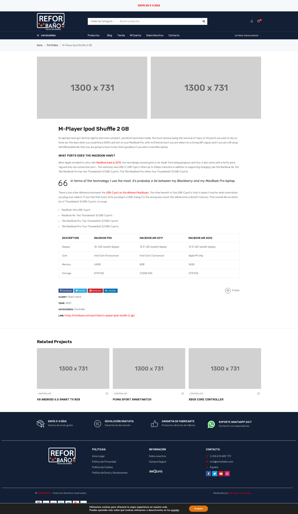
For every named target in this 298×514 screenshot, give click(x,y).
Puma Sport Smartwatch (132, 399)
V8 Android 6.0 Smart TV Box (58, 399)
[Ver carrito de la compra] (258, 21)
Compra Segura (157, 461)
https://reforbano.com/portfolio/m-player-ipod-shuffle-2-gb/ (100, 315)
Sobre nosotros (157, 456)
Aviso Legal (98, 456)
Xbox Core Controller (206, 399)
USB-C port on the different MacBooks (127, 192)
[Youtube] (220, 473)
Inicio (40, 45)
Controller (79, 309)
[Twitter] (214, 473)
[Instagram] (227, 473)
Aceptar (198, 508)
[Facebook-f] (208, 473)
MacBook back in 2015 (109, 162)
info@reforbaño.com (221, 461)
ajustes (175, 510)
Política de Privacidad (104, 461)
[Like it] (106, 393)
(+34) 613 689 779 (220, 456)
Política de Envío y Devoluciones (110, 472)
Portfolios (52, 45)
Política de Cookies (102, 467)
